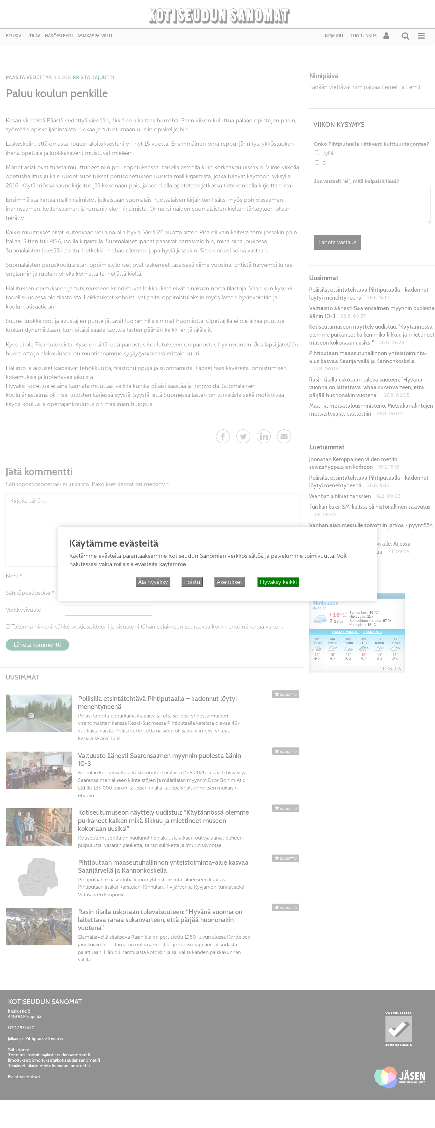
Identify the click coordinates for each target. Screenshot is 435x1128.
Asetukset (229, 582)
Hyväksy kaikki (278, 582)
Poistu (192, 582)
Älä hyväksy (153, 582)
